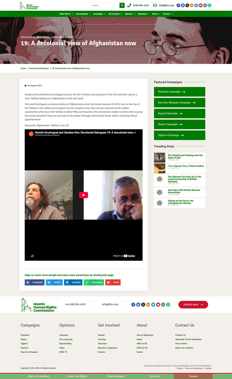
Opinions (129, 14)
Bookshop (142, 14)
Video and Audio (62, 37)
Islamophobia (82, 14)
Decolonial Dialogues (35, 37)
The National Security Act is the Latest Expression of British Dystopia (184, 179)
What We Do (65, 14)
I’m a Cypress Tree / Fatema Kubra (186, 165)
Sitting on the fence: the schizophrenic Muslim (180, 202)
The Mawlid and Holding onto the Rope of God (185, 156)
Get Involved (113, 14)
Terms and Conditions (193, 368)
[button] (34, 282)
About (154, 14)
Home (23, 68)
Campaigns (98, 14)
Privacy (180, 368)
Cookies (208, 368)
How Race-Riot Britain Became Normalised (184, 191)
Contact (166, 14)
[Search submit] (122, 5)
